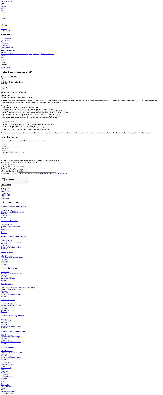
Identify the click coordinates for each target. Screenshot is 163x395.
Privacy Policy (5, 385)
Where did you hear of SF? (9, 171)
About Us (4, 50)
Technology (37, 54)
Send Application (6, 184)
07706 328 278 (5, 195)
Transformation (16, 54)
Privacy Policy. (62, 173)
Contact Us (4, 18)
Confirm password (7, 166)
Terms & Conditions (49, 173)
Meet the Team (11, 50)
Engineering (30, 54)
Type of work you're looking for (11, 170)
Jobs (2, 59)
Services (3, 55)
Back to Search (5, 67)
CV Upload (5, 152)
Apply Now (4, 89)
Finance (23, 54)
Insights (3, 57)
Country (4, 168)
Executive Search (6, 54)
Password (4, 164)
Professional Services (47, 54)
